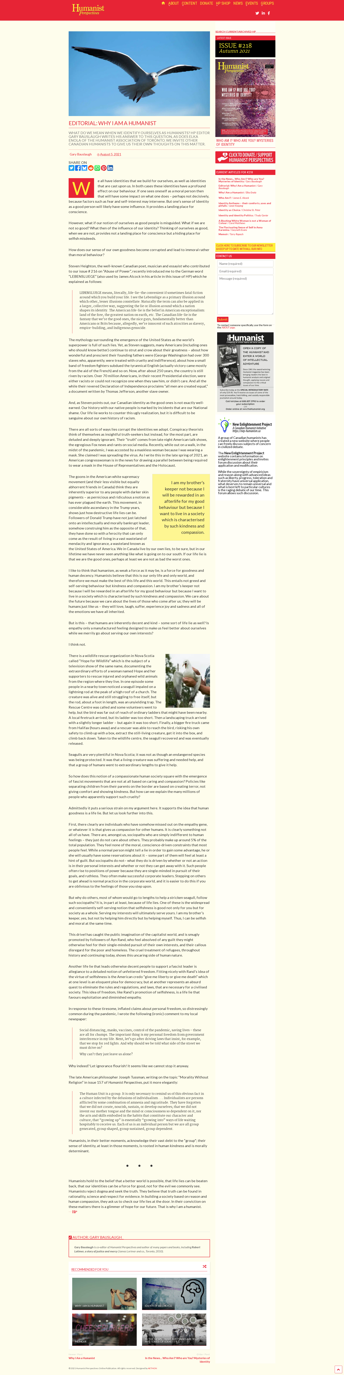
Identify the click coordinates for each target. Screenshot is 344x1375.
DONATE (206, 3)
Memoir (80, 1341)
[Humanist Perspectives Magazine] (86, 14)
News (238, 3)
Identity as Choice (158, 1305)
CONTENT (189, 3)
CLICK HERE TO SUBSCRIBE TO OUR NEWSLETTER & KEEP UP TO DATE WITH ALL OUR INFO (244, 247)
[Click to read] (104, 1294)
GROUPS (267, 3)
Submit (223, 319)
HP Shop (223, 3)
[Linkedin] (263, 13)
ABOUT (173, 3)
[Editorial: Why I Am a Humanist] (139, 115)
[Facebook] (269, 13)
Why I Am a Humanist (89, 1305)
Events (251, 3)
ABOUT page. (228, 327)
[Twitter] (257, 13)
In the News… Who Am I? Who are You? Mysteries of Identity (172, 1340)
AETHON (152, 1368)
